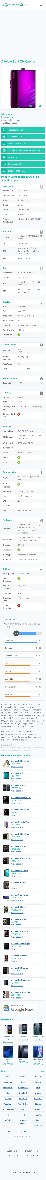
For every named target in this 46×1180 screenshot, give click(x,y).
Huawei (38, 1115)
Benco (38, 1082)
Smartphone (15, 120)
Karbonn (38, 1126)
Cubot (38, 1093)
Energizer (23, 1098)
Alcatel (23, 1077)
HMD (23, 1109)
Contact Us (32, 1155)
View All (42, 1072)
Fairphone (8, 1104)
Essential (38, 1098)
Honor (38, 1109)
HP (8, 1115)
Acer (8, 1077)
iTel (37, 1120)
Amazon (8, 1082)
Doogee (8, 1098)
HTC (23, 1115)
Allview (26, 755)
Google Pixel (8, 1109)
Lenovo (23, 1131)
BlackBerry (8, 1087)
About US (12, 1151)
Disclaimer (13, 1155)
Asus (23, 1082)
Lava (8, 1131)
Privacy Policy (32, 1151)
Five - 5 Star (23, 1104)
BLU (38, 1087)
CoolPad (23, 1093)
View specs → (17, 766)
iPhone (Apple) (23, 1121)
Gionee (38, 1104)
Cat (8, 1093)
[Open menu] (41, 5)
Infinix (8, 1120)
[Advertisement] (23, 34)
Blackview (23, 1087)
